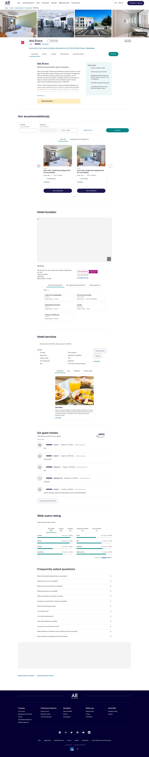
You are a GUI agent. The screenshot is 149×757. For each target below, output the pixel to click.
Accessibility (96, 361)
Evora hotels (28, 8)
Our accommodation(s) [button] (33, 116)
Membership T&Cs (59, 740)
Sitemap (65, 714)
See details (58, 417)
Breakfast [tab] (77, 371)
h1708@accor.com (82, 278)
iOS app (88, 714)
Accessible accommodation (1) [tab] (79, 139)
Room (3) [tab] (63, 139)
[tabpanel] (74, 170)
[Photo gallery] (74, 23)
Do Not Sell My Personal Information (101, 740)
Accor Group (21, 711)
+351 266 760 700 (83, 271)
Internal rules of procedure (26, 675)
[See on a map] (74, 240)
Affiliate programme (23, 722)
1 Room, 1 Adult (65, 130)
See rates (113, 54)
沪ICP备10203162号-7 (80, 745)
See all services (100, 351)
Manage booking (112, 711)
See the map (90, 48)
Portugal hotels (19, 8)
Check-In (24, 125)
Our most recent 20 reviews (47, 501)
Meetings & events (45, 714)
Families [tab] (70, 530)
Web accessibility (67, 711)
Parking (97, 356)
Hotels (11, 8)
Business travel (45, 711)
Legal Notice (85, 740)
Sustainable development (25, 719)
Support (110, 714)
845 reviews (45, 44)
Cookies (76, 740)
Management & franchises (25, 714)
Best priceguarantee (128, 41)
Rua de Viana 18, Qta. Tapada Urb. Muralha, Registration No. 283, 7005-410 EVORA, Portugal (57, 48)
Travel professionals (46, 717)
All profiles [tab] (51, 530)
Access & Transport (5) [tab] (55, 285)
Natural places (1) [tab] (95, 285)
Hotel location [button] (46, 212)
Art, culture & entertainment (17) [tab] (76, 285)
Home (6, 8)
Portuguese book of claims (45, 675)
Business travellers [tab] (82, 530)
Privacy (69, 740)
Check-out (44, 125)
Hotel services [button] (46, 336)
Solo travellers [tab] (96, 530)
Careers (20, 717)
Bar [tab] (69, 371)
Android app (89, 717)
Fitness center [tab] (88, 371)
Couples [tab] (61, 530)
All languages (66, 717)
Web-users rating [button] (49, 515)
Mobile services (90, 711)
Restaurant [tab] (60, 371)
